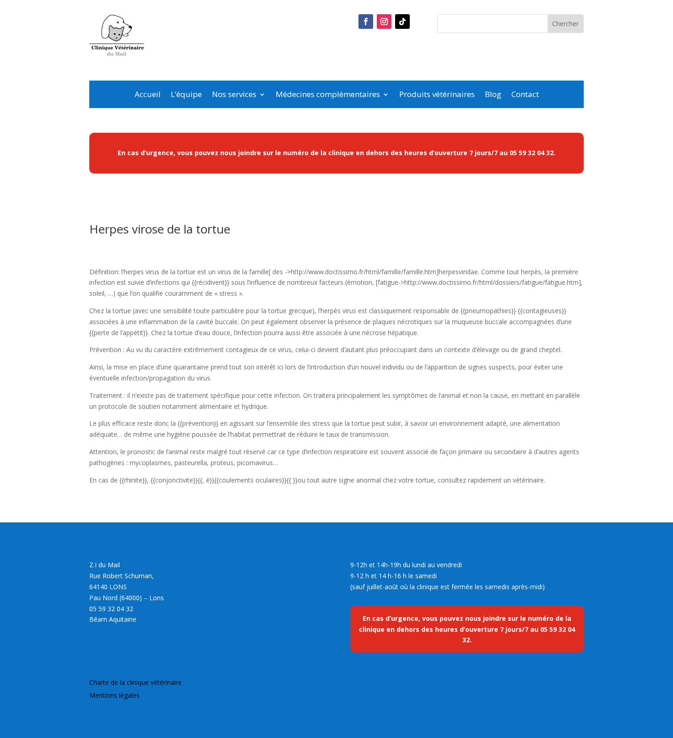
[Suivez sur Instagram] (384, 21)
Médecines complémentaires (328, 95)
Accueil (148, 95)
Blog (493, 95)
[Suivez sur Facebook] (365, 21)
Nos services (234, 95)
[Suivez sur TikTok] (402, 21)
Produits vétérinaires (437, 95)
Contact (525, 95)
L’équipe (186, 95)
